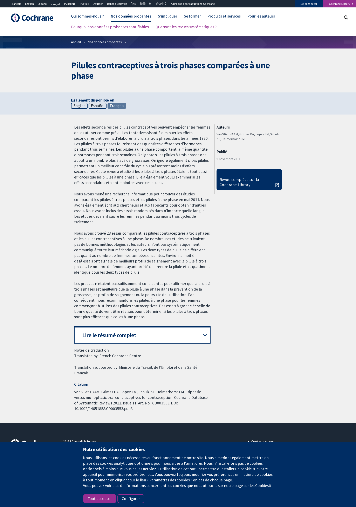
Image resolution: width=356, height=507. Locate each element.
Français (16, 4)
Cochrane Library (339, 4)
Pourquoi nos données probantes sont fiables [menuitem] (110, 26)
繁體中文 (145, 4)
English (29, 4)
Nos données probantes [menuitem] (131, 16)
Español (42, 4)
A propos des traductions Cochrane (193, 4)
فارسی (55, 4)
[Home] (34, 17)
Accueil (76, 42)
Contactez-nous (262, 441)
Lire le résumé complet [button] (109, 335)
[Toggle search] (346, 17)
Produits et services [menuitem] (224, 16)
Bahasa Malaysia (117, 4)
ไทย (133, 4)
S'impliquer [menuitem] (167, 16)
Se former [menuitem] (192, 16)
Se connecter (309, 4)
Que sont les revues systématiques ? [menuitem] (186, 26)
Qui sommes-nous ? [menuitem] (87, 16)
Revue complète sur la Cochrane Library (239, 182)
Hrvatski (84, 4)
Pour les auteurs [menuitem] (261, 16)
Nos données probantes (105, 42)
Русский (69, 4)
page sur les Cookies (251, 485)
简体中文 (161, 4)
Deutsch (98, 4)
